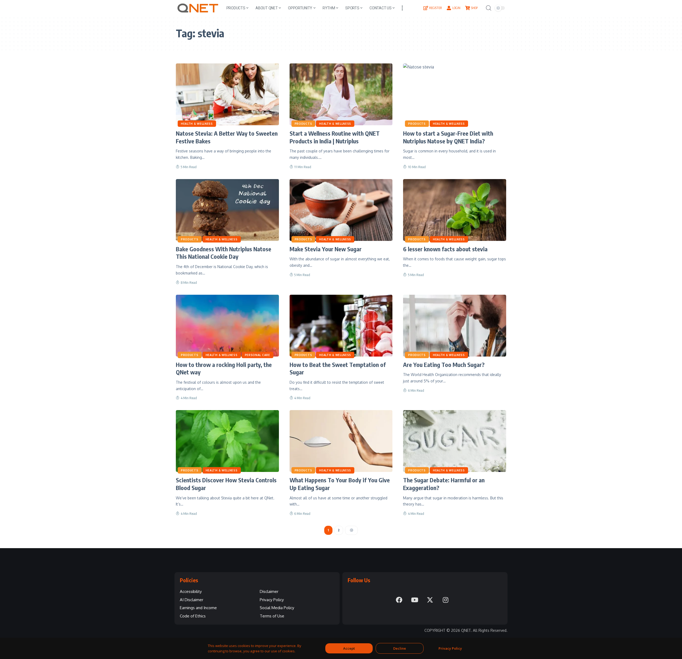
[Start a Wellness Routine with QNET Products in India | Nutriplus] (341, 94)
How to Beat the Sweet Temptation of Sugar (338, 368)
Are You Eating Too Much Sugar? (444, 364)
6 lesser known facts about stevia (445, 249)
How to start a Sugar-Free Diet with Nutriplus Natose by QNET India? (448, 137)
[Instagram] (445, 599)
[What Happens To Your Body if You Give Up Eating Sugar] (341, 441)
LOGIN (456, 8)
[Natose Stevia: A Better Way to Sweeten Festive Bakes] (227, 94)
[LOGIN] (449, 8)
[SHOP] (467, 8)
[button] (402, 8)
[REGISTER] (426, 8)
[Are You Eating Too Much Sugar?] (454, 326)
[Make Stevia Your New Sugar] (341, 210)
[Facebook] (399, 599)
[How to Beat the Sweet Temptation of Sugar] (341, 326)
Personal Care (257, 355)
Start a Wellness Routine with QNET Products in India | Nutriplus (335, 137)
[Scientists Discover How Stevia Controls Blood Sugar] (227, 441)
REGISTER (435, 8)
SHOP (474, 8)
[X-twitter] (430, 599)
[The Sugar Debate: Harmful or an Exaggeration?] (454, 441)
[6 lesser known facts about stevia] (454, 210)
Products (303, 123)
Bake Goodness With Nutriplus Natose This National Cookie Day (223, 252)
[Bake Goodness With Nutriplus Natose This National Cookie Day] (227, 210)
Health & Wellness (197, 123)
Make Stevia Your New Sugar (326, 249)
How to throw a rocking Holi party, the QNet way (224, 368)
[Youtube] (414, 599)
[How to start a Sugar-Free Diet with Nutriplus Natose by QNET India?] (454, 94)
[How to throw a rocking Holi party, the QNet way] (227, 326)
